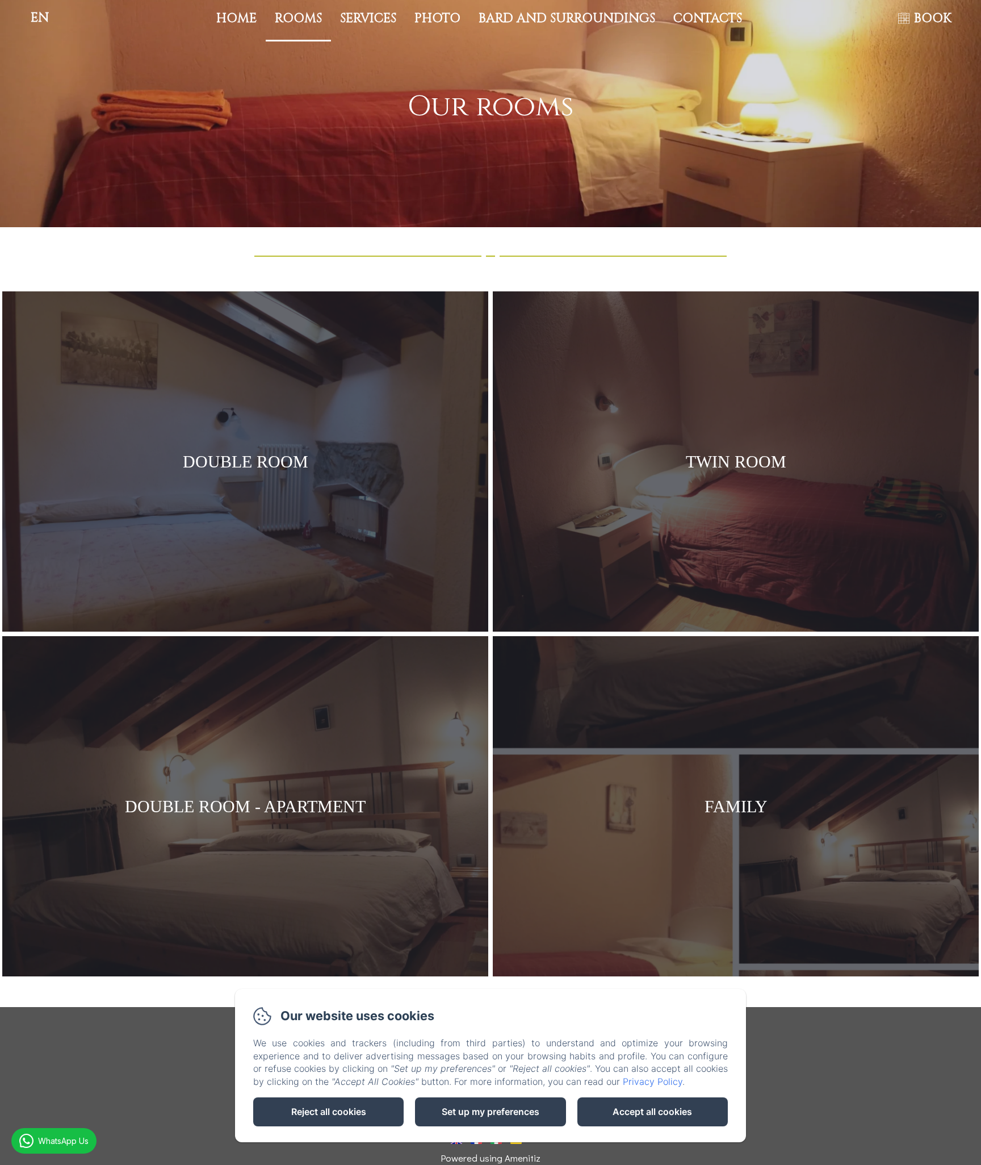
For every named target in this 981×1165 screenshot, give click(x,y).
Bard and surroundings (567, 18)
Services (368, 18)
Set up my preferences (490, 1111)
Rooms (298, 18)
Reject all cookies (328, 1111)
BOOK (932, 18)
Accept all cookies (652, 1111)
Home (236, 18)
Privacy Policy (652, 1081)
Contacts (707, 18)
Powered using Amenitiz (490, 1157)
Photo (437, 18)
